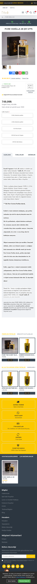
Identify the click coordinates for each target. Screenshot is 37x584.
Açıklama (7, 155)
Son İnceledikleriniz (10, 456)
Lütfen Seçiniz (5, 112)
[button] (3, 48)
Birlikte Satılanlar (25, 334)
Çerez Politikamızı (21, 577)
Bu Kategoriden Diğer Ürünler (14, 367)
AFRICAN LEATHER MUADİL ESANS (10, 388)
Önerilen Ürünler (8, 334)
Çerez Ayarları (12, 581)
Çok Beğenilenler (26, 456)
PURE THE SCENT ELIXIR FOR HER (10, 355)
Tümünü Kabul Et (24, 581)
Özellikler (19, 155)
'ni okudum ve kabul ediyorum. (19, 561)
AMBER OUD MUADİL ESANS (27, 388)
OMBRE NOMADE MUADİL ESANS (27, 355)
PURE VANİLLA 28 (8, 477)
